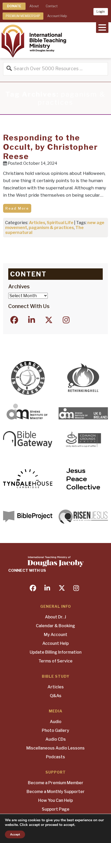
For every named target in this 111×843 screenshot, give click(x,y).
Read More (17, 208)
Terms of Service (55, 661)
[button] (102, 27)
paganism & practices (51, 227)
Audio (55, 721)
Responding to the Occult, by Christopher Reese (50, 147)
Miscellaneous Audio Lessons (55, 748)
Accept (15, 834)
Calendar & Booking (55, 625)
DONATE (14, 6)
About (34, 6)
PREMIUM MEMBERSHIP (23, 16)
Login (101, 11)
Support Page (55, 809)
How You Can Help (55, 800)
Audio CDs (55, 739)
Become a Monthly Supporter (56, 791)
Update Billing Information (56, 652)
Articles (37, 222)
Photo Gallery (55, 730)
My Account (55, 634)
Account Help (57, 16)
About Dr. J (55, 617)
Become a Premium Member (55, 782)
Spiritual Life (60, 222)
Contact (52, 6)
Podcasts (55, 756)
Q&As (55, 695)
